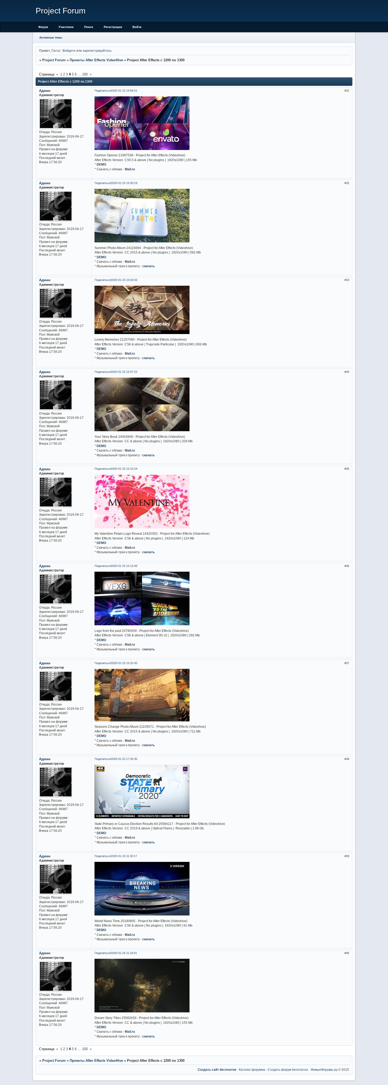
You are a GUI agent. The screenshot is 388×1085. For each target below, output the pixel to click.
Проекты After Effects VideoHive (96, 60)
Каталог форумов (252, 1069)
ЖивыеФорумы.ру (324, 1069)
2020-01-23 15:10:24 (124, 468)
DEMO (101, 164)
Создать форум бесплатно (288, 1069)
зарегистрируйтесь (97, 50)
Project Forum (54, 60)
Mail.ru (130, 169)
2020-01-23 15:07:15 (124, 371)
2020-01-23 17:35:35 (124, 758)
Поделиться (102, 90)
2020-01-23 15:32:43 (124, 663)
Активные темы (50, 37)
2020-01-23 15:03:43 (124, 279)
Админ (44, 91)
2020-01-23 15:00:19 (124, 183)
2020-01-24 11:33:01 (124, 953)
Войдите (69, 50)
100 (85, 74)
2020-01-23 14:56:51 (124, 90)
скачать (148, 266)
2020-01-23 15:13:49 (124, 565)
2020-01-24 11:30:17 (124, 856)
